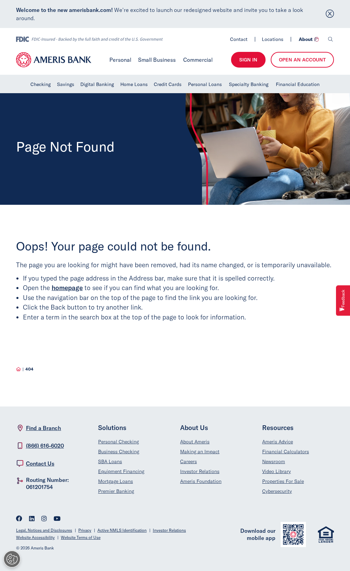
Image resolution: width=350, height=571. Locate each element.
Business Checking (118, 451)
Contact (238, 39)
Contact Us (40, 463)
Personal (120, 59)
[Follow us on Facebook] (19, 519)
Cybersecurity (277, 491)
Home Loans (134, 84)
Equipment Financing (121, 471)
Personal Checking (118, 442)
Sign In (248, 60)
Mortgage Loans (115, 481)
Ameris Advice (277, 442)
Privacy (84, 530)
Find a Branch (43, 428)
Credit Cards (167, 84)
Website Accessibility (35, 537)
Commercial (198, 59)
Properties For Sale (283, 481)
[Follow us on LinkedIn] (32, 519)
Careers (188, 461)
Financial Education (298, 84)
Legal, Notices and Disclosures (44, 530)
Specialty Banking (248, 84)
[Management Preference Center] (12, 559)
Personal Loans (205, 84)
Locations (272, 39)
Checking (40, 84)
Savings (65, 84)
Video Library (276, 471)
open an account (302, 60)
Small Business (157, 59)
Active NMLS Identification (122, 530)
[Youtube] (57, 519)
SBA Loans (110, 461)
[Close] (330, 14)
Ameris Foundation (200, 481)
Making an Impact (199, 451)
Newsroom (273, 461)
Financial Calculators (285, 451)
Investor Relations (199, 471)
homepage (67, 288)
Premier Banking (116, 491)
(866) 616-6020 (45, 445)
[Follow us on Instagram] (44, 519)
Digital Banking (97, 84)
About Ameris (195, 442)
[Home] (18, 369)
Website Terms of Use (80, 537)
